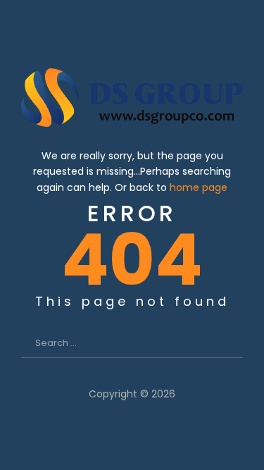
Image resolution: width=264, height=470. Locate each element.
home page (198, 187)
